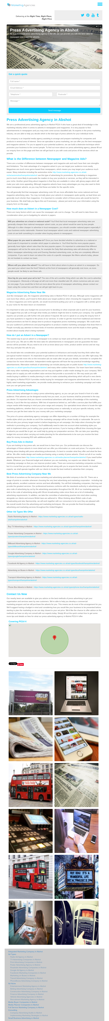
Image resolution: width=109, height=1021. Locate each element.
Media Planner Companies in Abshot (23, 1005)
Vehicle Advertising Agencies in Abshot (26, 997)
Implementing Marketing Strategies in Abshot (29, 1015)
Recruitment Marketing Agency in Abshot (27, 999)
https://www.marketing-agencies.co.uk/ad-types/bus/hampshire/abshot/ (65, 570)
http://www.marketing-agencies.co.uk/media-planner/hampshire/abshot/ (56, 457)
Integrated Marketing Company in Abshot (25, 951)
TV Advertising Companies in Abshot (25, 959)
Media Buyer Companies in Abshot (22, 1002)
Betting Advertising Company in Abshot (26, 989)
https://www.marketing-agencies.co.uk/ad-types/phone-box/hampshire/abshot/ (66, 587)
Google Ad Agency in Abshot (22, 970)
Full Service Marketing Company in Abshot (26, 1007)
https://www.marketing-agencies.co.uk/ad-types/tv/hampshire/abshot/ (63, 526)
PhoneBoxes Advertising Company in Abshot (28, 981)
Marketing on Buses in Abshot (22, 975)
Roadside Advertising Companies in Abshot (28, 967)
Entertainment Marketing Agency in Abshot (28, 986)
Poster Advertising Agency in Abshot (25, 965)
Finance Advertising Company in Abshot (27, 994)
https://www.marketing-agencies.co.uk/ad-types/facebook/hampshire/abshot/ (68, 563)
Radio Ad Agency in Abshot (21, 957)
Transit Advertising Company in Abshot (26, 978)
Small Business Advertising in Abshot (23, 1018)
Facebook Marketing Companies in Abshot (28, 973)
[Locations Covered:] (7, 4)
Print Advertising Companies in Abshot (26, 962)
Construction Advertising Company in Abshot (28, 991)
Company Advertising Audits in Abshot (26, 1013)
